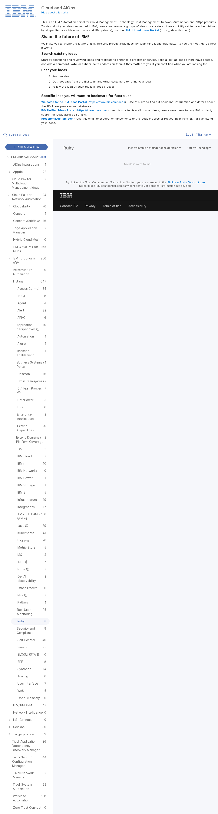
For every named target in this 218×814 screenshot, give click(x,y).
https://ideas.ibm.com (91, 110)
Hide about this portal (54, 12)
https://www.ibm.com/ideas (107, 102)
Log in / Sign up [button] (197, 134)
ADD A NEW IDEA (28, 147)
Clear (42, 156)
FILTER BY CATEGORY (25, 156)
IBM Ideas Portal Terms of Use (186, 182)
